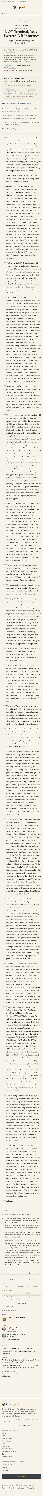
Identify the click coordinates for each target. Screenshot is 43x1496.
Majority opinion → (12, 1331)
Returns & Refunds (8, 1488)
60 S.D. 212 (31, 811)
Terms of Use (31, 1488)
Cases (4, 1433)
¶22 (4, 1145)
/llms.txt (4, 1467)
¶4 (5, 262)
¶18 (4, 898)
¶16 (4, 751)
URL (7, 1286)
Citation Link (20, 1286)
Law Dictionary (7, 1438)
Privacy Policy (6, 1491)
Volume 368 (13, 21)
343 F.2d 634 (11, 1073)
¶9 (5, 565)
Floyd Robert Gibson (13, 1328)
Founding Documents (9, 1451)
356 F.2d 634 (19, 1016)
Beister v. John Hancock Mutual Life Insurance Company (22, 1013)
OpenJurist (5, 21)
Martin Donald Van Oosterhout (17, 1334)
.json (12, 1386)
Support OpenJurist (21, 1476)
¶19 (4, 963)
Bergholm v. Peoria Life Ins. (18, 55)
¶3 (5, 186)
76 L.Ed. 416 (25, 1040)
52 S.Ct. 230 (14, 1040)
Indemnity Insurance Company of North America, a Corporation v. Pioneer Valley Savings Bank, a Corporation (21, 59)
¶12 (4, 648)
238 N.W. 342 (11, 1055)
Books (4, 1454)
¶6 (5, 386)
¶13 (4, 665)
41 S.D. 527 (14, 990)
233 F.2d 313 (11, 837)
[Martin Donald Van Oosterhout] (4, 1336)
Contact (32, 1485)
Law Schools (6, 1446)
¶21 (4, 1095)
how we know (12, 68)
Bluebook (34, 1286)
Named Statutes (7, 1449)
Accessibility (21, 1485)
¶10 (4, 584)
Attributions (20, 1488)
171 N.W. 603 (25, 990)
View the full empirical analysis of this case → (17, 103)
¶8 (5, 503)
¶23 (4, 1200)
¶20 (4, 1007)
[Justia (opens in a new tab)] (26, 1425)
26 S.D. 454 (28, 1075)
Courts (4, 1443)
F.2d (20, 21)
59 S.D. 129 (33, 1052)
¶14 (4, 705)
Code (3, 1436)
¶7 (5, 414)
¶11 (4, 598)
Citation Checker (7, 1456)
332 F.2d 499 (26, 1046)
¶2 (5, 175)
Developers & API (7, 1465)
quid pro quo (30, 885)
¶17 (4, 819)
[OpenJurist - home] (21, 7)
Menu (6, 13)
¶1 (5, 137)
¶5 (5, 297)
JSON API (5, 1470)
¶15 (4, 728)
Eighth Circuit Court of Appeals (21, 41)
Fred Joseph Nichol (13, 1339)
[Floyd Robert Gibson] (4, 1329)
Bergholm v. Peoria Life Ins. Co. (18, 1037)
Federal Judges (7, 1441)
